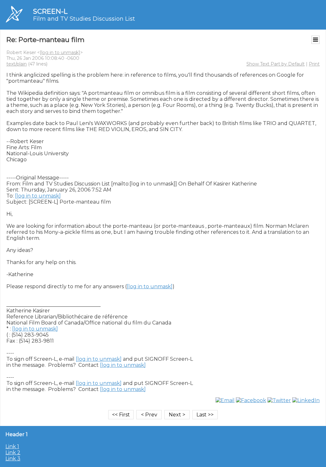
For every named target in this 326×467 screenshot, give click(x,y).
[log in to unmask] (60, 52)
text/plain (16, 64)
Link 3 (12, 459)
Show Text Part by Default (275, 64)
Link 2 (12, 453)
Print (314, 64)
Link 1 (12, 446)
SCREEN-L (50, 11)
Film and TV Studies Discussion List (84, 18)
